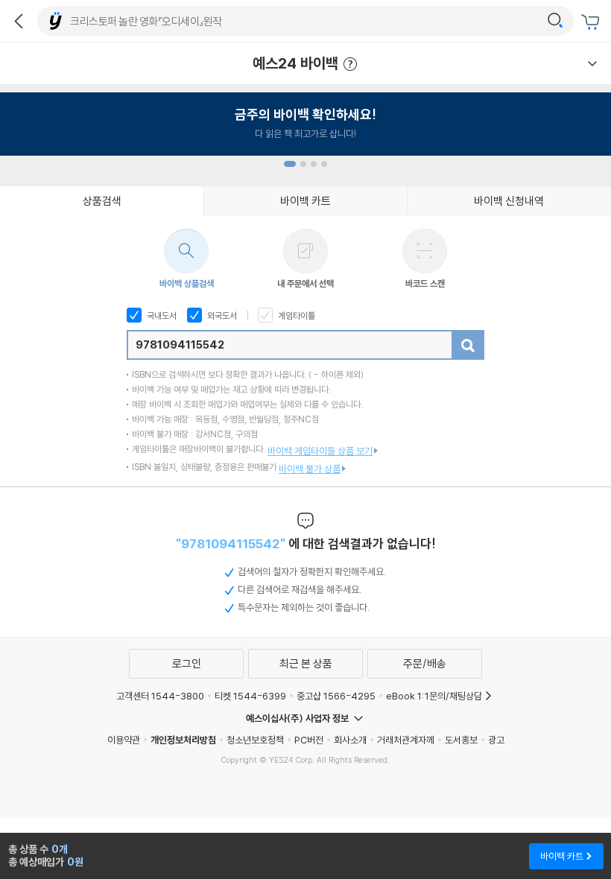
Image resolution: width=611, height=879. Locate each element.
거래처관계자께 (405, 740)
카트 (592, 22)
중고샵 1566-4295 (336, 696)
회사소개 (350, 740)
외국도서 (221, 315)
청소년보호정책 (255, 740)
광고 (496, 740)
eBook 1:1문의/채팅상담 (434, 696)
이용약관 (123, 740)
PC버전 (308, 740)
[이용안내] (592, 63)
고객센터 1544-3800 (160, 696)
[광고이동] (555, 21)
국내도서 (161, 315)
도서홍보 (461, 740)
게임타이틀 (295, 315)
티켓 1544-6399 (250, 696)
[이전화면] (18, 21)
